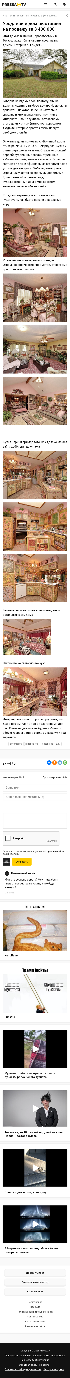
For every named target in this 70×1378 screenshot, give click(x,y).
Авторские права (35, 1321)
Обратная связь (28, 1364)
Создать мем (35, 1291)
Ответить (9, 892)
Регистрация (35, 1302)
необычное (47, 744)
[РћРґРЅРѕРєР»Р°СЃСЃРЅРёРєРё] (54, 762)
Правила (35, 1306)
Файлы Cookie (35, 1316)
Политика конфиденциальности (35, 1311)
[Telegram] (59, 762)
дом (58, 744)
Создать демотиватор (35, 1282)
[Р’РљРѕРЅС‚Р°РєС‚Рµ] (49, 762)
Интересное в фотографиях (42, 15)
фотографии (16, 744)
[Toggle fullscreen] (60, 1061)
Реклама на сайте (35, 1326)
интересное (31, 744)
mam (21, 15)
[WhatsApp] (65, 762)
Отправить (22, 861)
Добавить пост (35, 1272)
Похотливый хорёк (23, 873)
